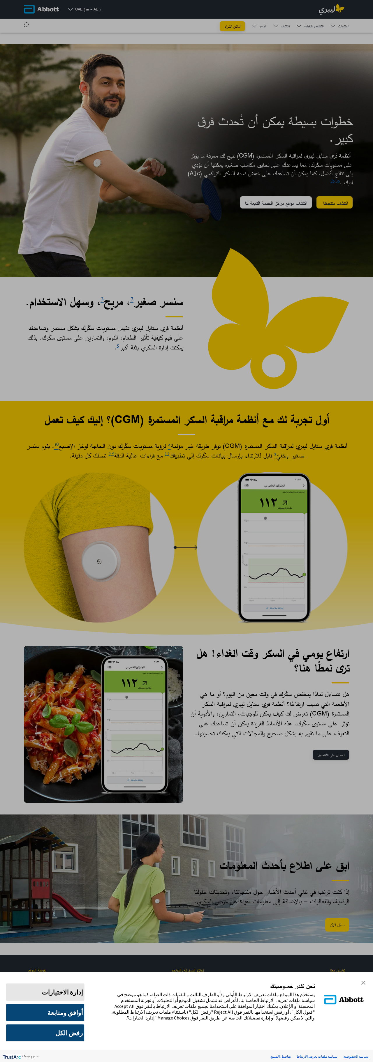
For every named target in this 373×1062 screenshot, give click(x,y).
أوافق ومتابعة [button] (65, 1012)
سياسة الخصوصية (356, 1056)
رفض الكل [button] (69, 1033)
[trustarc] (11, 1056)
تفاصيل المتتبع (280, 1056)
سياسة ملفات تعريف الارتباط (317, 1056)
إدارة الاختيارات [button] (62, 992)
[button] (363, 982)
